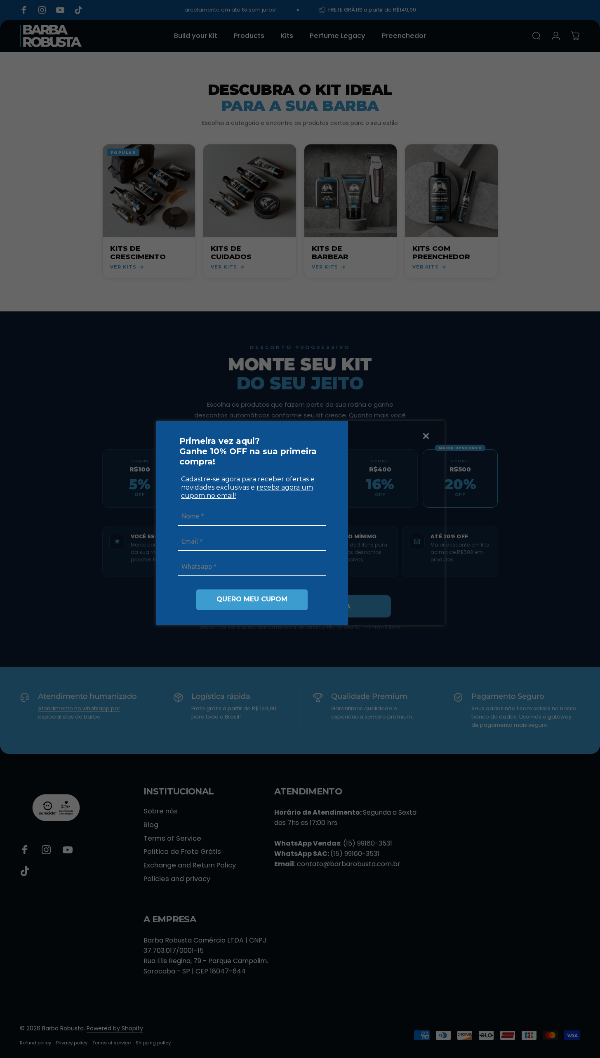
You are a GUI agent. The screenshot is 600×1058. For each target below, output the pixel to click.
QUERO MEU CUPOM (251, 599)
